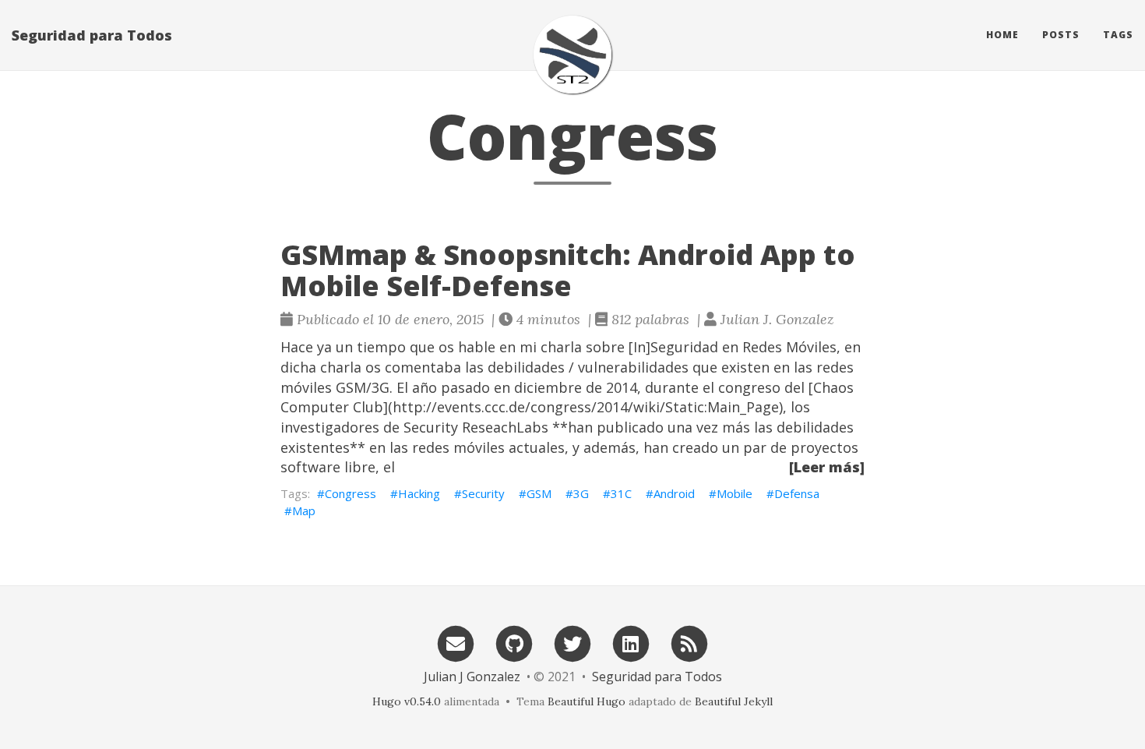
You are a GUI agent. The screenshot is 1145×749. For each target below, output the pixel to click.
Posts (1061, 34)
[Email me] (455, 643)
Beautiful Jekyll (734, 701)
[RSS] (689, 643)
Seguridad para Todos (92, 35)
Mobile (734, 493)
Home (1002, 34)
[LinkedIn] (631, 643)
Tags (1118, 34)
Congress (350, 493)
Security (483, 493)
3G (581, 493)
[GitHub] (514, 643)
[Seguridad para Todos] (572, 55)
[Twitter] (572, 643)
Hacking (419, 493)
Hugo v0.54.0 (406, 701)
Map (303, 510)
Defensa (796, 493)
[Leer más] (827, 467)
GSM (539, 493)
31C (621, 493)
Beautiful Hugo (586, 701)
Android (674, 493)
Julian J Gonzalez (472, 676)
